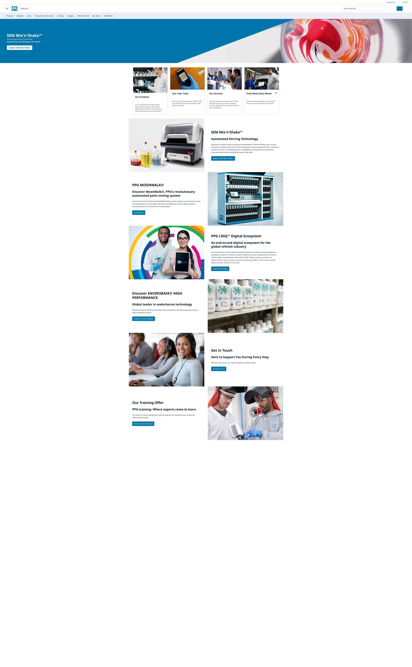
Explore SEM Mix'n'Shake (19, 48)
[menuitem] (9, 16)
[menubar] (59, 16)
